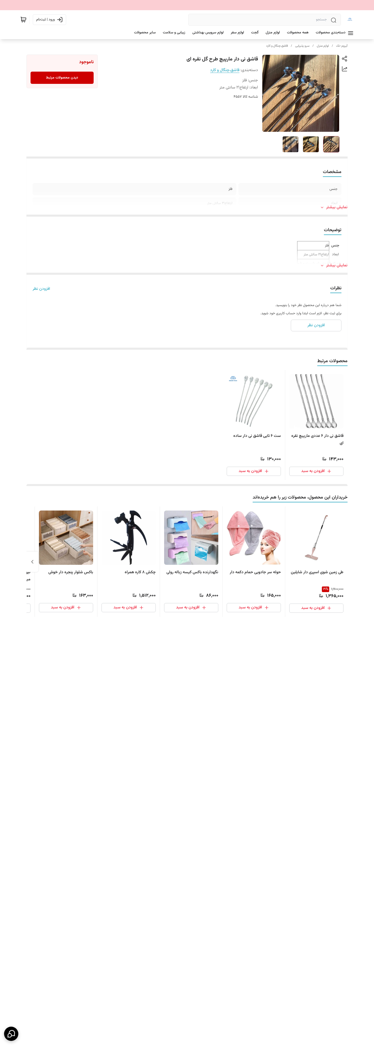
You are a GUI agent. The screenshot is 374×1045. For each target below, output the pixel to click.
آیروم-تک (342, 46)
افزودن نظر (41, 289)
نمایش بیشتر (337, 207)
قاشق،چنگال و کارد (277, 46)
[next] (32, 562)
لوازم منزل (323, 46)
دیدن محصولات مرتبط (62, 78)
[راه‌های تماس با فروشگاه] (11, 1034)
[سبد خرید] (23, 20)
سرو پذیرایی (302, 46)
